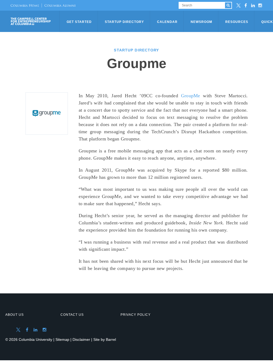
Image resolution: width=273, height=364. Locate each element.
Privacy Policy (136, 314)
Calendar (167, 22)
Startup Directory (124, 22)
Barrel (111, 339)
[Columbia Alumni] (58, 5)
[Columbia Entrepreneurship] (36, 21)
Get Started (79, 22)
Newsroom (201, 22)
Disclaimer (81, 339)
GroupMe (190, 95)
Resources (236, 22)
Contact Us (72, 314)
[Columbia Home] (25, 5)
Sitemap (62, 339)
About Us (14, 314)
